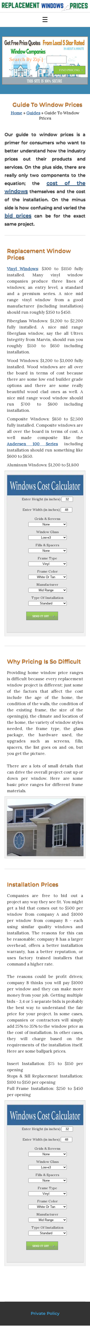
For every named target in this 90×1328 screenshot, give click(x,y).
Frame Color (47, 571)
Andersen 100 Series (32, 443)
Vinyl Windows (22, 268)
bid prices (18, 215)
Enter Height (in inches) (41, 499)
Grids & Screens (47, 519)
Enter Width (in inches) (41, 510)
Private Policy (45, 1313)
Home (16, 113)
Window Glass (47, 532)
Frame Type (47, 558)
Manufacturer (47, 584)
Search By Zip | (26, 59)
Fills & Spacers (47, 545)
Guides (33, 113)
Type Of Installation (47, 598)
